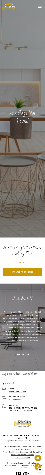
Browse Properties (23, 272)
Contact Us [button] (22, 354)
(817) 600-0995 (15, 399)
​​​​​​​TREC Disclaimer (22, 457)
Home (22, 262)
